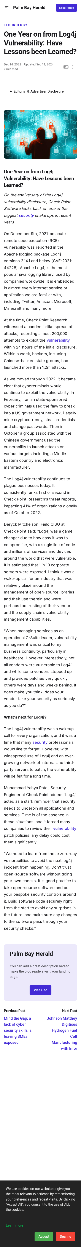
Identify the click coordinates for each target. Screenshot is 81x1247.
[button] (6, 8)
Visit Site (40, 990)
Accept (43, 1237)
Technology (15, 25)
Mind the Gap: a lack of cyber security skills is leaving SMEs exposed (18, 1030)
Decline (65, 1237)
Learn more (14, 1225)
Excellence (66, 7)
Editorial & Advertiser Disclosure (39, 91)
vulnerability (58, 340)
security (26, 215)
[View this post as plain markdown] (66, 67)
